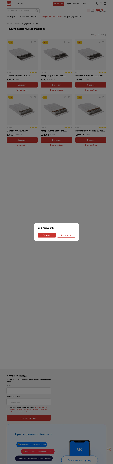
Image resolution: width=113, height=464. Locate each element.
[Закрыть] (74, 227)
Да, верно (47, 235)
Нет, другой (66, 235)
